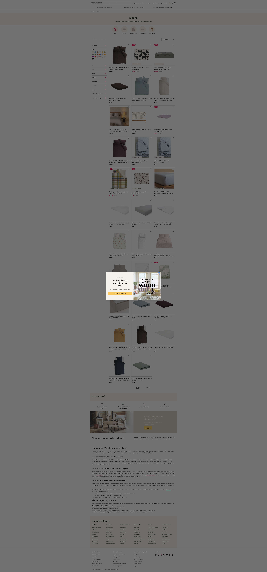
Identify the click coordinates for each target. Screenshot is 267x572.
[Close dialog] (159, 273)
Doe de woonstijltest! (120, 293)
